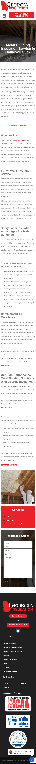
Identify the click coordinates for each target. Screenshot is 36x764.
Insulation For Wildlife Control (13, 647)
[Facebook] (18, 630)
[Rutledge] (10, 688)
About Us (7, 655)
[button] (4, 16)
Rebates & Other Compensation (13, 651)
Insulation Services (10, 643)
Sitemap (6, 667)
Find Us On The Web (10, 671)
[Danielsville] (25, 684)
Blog (5, 663)
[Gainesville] (10, 684)
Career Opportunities (10, 659)
